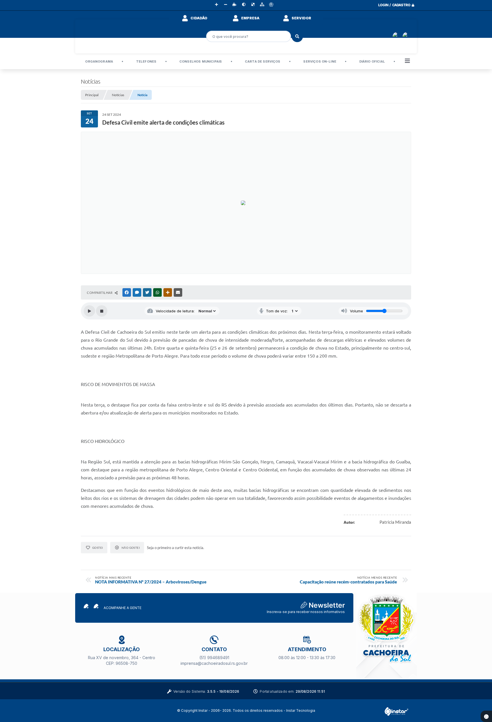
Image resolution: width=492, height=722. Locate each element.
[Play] (89, 311)
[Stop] (101, 311)
